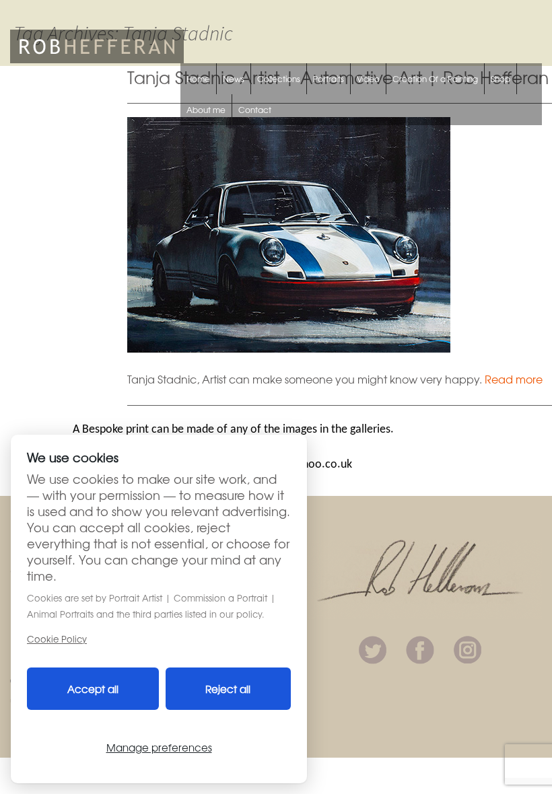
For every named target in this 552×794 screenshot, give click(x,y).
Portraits (328, 79)
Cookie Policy (57, 639)
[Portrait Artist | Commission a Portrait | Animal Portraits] (97, 44)
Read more (514, 379)
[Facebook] (420, 648)
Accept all (92, 689)
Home (198, 79)
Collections (278, 79)
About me (206, 110)
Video (368, 79)
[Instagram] (467, 648)
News (233, 79)
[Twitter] (372, 648)
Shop (500, 79)
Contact (254, 110)
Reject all (227, 689)
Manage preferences (159, 747)
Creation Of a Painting (435, 79)
